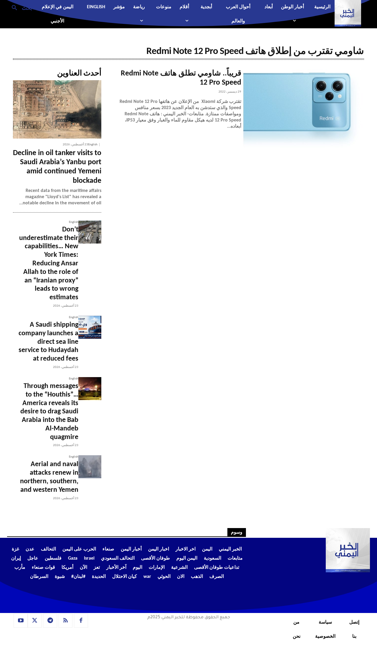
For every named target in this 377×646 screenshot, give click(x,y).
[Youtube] (21, 621)
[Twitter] (35, 621)
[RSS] (66, 621)
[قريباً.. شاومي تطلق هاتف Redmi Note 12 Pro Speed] (302, 109)
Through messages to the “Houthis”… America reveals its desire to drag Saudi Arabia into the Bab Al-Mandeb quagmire (49, 412)
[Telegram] (50, 621)
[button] (19, 7)
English (92, 144)
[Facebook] (81, 621)
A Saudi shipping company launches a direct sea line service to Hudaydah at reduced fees (48, 341)
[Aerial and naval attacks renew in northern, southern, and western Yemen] (89, 466)
